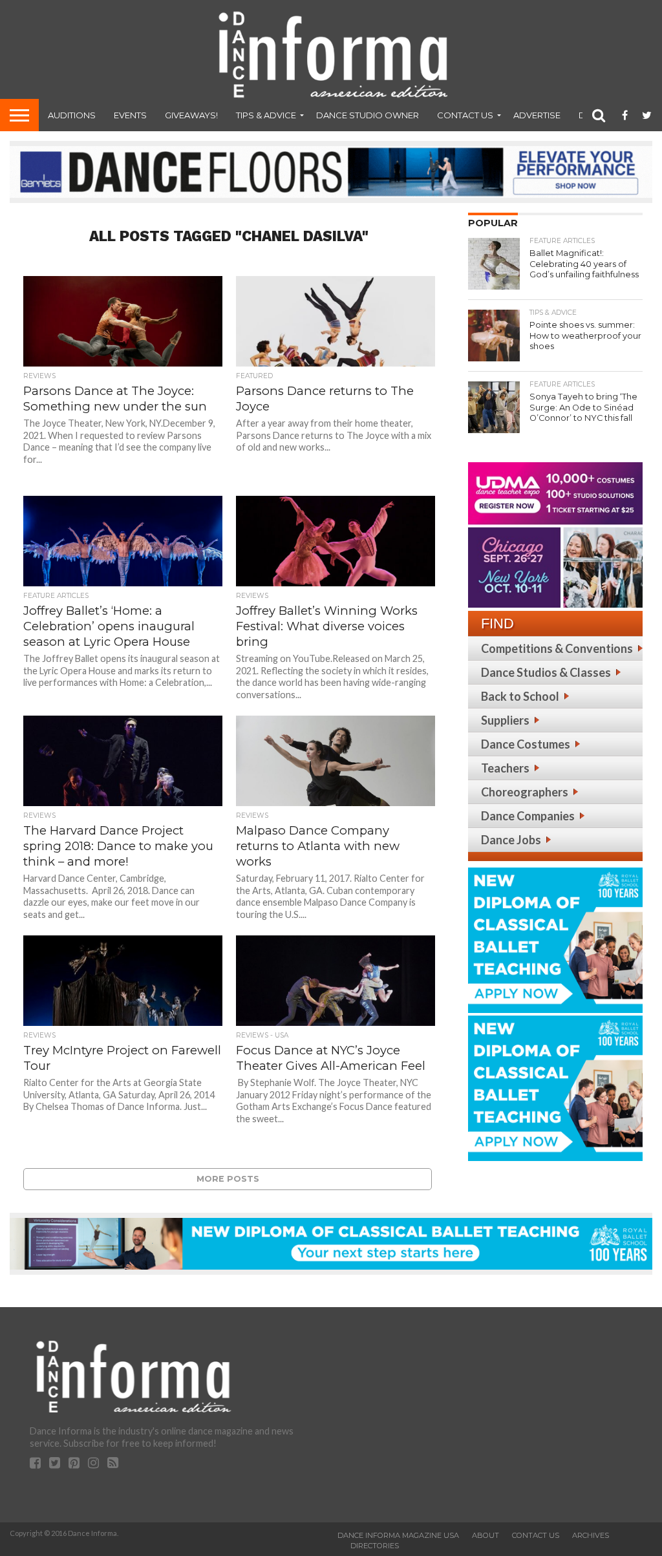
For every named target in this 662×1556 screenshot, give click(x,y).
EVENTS (130, 115)
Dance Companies (528, 816)
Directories (374, 1545)
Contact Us (465, 115)
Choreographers (524, 792)
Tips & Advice (266, 115)
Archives (590, 1535)
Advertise (537, 115)
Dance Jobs (511, 840)
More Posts (228, 1179)
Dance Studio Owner (367, 115)
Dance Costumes (525, 744)
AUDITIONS (72, 115)
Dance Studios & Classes (546, 672)
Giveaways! (191, 115)
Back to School (520, 696)
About (485, 1535)
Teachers (505, 768)
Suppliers (505, 720)
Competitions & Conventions (557, 648)
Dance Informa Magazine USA (398, 1535)
